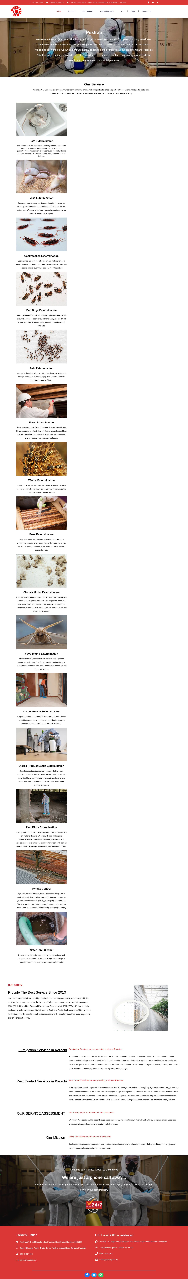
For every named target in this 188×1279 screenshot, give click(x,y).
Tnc (122, 11)
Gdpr (133, 11)
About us (71, 11)
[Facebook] (87, 1275)
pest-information (107, 11)
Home (58, 11)
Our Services (87, 11)
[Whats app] (100, 1275)
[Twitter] (94, 1275)
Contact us (146, 11)
